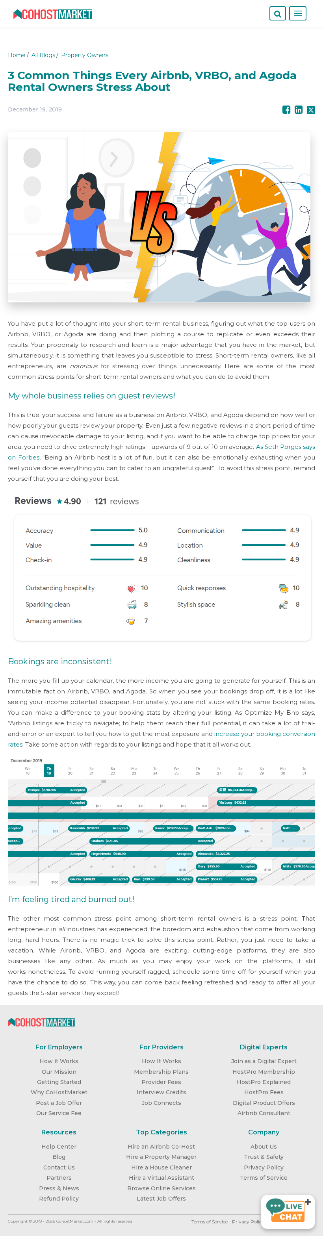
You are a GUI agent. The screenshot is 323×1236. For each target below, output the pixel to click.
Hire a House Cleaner (161, 1167)
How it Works (58, 1061)
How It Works (161, 1061)
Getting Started (59, 1082)
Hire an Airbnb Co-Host (161, 1146)
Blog (58, 1156)
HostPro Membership (263, 1071)
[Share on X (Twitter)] (311, 110)
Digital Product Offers (264, 1102)
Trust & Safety (264, 1156)
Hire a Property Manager (161, 1156)
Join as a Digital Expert (264, 1061)
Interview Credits (161, 1092)
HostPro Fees (264, 1092)
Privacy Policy (264, 1167)
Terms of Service (264, 1177)
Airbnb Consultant (264, 1113)
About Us (264, 1146)
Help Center (58, 1146)
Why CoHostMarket (59, 1092)
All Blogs (43, 55)
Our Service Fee (59, 1113)
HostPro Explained (264, 1082)
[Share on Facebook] (286, 110)
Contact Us (59, 1167)
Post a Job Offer (59, 1102)
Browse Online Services (161, 1188)
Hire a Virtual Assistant (161, 1177)
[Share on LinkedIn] (299, 110)
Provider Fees (161, 1082)
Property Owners (84, 55)
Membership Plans (161, 1071)
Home (17, 55)
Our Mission (59, 1071)
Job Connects (161, 1102)
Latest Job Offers (161, 1198)
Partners (59, 1177)
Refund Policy (59, 1198)
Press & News (59, 1188)
